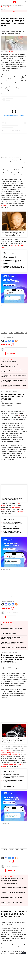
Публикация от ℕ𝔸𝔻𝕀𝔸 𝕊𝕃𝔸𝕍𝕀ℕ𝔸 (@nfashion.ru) (13, 130)
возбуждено (5, 206)
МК (20, 415)
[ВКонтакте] (12, 340)
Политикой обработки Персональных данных (10, 6)
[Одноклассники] (16, 340)
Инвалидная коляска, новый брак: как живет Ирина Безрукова (13, 380)
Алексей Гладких (6, 823)
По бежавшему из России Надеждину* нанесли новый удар (14, 375)
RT (13, 940)
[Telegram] (9, 340)
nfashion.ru (11, 51)
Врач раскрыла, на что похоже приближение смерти (13, 370)
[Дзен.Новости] (2, 340)
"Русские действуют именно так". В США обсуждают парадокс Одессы (12, 879)
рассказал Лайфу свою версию (10, 754)
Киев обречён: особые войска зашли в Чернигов (11, 629)
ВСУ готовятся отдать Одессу (9, 625)
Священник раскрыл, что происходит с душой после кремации (13, 386)
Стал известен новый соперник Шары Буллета (13, 647)
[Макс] (6, 340)
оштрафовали (20, 512)
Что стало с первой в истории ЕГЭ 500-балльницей (11, 903)
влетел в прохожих (6, 750)
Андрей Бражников (6, 569)
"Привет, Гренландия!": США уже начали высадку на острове (12, 637)
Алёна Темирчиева (6, 305)
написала (10, 92)
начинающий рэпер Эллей (9, 752)
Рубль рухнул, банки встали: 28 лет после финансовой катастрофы (12, 365)
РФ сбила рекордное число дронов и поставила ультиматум (14, 888)
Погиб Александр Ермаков (8, 361)
